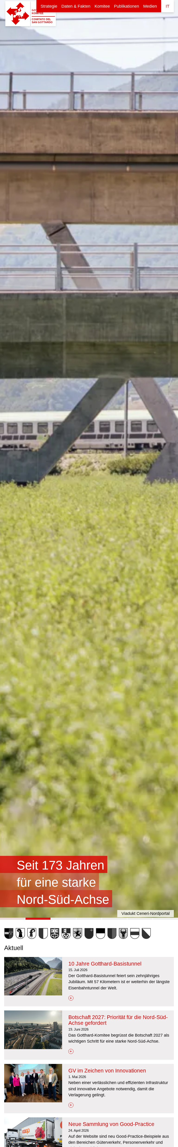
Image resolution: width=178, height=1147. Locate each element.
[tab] (12, 919)
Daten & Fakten (75, 6)
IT (167, 6)
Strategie (49, 6)
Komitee (102, 6)
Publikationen (126, 6)
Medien (150, 6)
